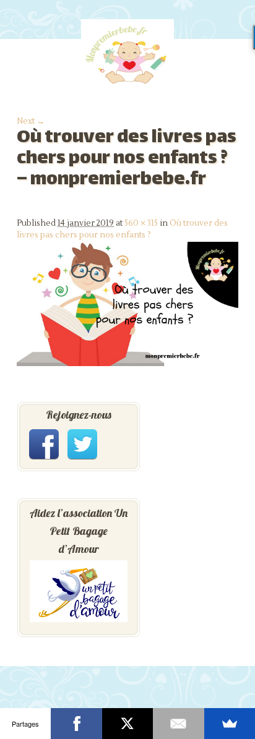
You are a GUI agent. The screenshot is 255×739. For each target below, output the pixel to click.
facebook (44, 444)
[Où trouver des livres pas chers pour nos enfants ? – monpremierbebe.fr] (127, 364)
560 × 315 (141, 223)
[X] (127, 723)
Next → (31, 121)
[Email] (178, 723)
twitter (82, 444)
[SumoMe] (229, 723)
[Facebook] (76, 723)
